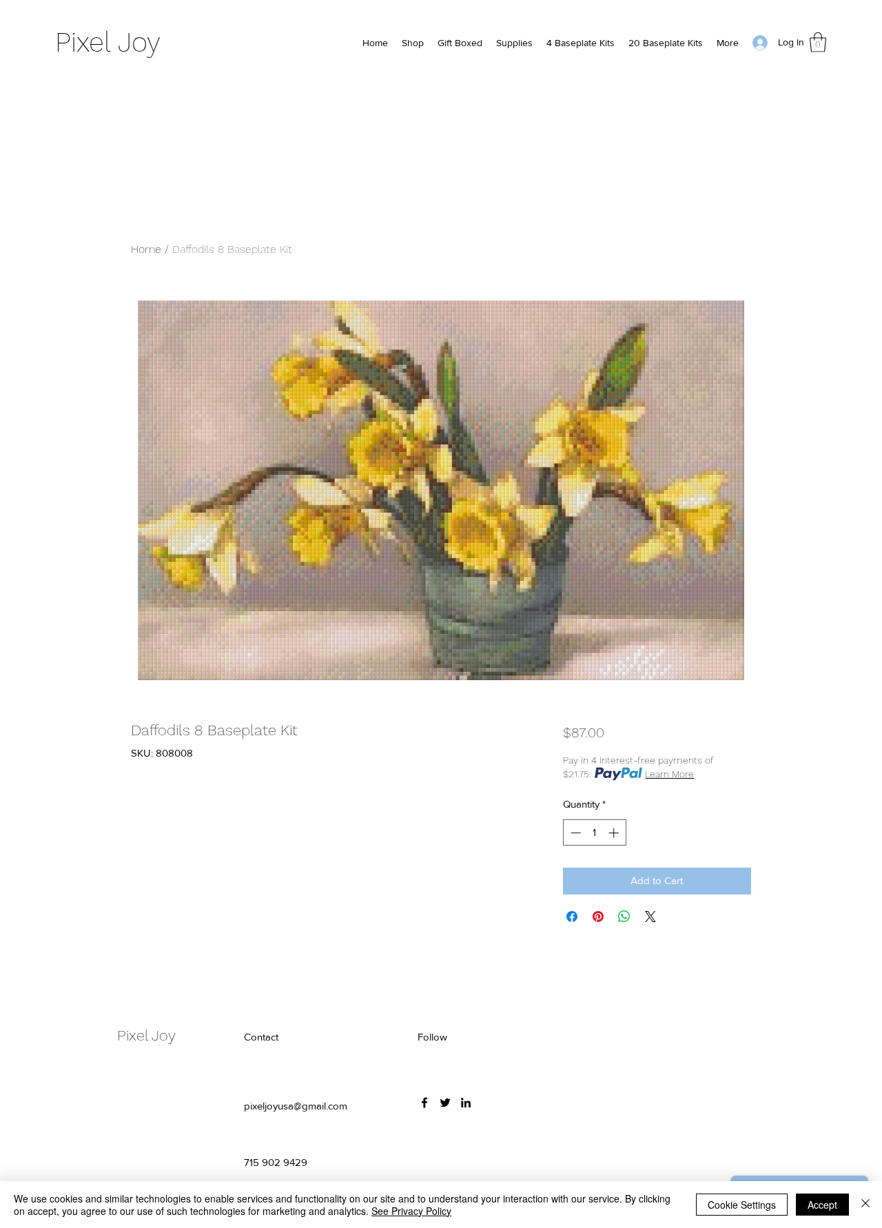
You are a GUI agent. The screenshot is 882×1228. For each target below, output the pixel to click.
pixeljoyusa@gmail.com (295, 1106)
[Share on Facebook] (572, 916)
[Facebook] (424, 1102)
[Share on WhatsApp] (624, 916)
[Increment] (615, 833)
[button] (818, 42)
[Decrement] (574, 833)
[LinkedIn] (466, 1102)
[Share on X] (650, 916)
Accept (822, 1204)
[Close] (865, 1204)
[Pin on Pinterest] (598, 916)
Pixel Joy (108, 42)
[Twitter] (445, 1102)
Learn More (669, 773)
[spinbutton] (594, 833)
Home (146, 249)
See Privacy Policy (411, 1211)
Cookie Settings (742, 1204)
